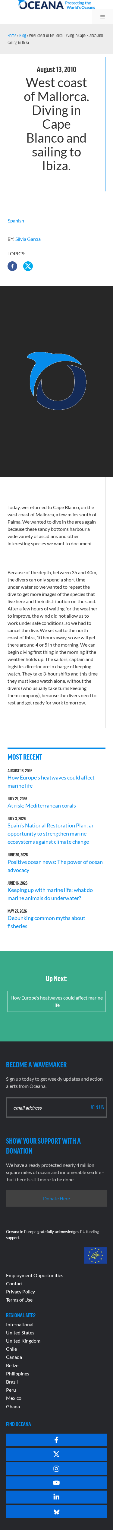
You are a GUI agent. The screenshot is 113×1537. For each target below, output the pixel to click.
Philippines (17, 1373)
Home (12, 35)
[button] (12, 266)
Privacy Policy (20, 1291)
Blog (22, 35)
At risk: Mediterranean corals (43, 805)
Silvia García (28, 239)
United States (20, 1332)
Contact (14, 1283)
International (19, 1324)
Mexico (13, 1398)
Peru (11, 1390)
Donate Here (56, 1198)
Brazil (12, 1381)
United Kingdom (23, 1340)
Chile (11, 1349)
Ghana (13, 1406)
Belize (12, 1365)
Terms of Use (19, 1299)
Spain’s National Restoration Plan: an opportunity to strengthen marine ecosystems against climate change (51, 833)
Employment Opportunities (34, 1275)
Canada (14, 1357)
